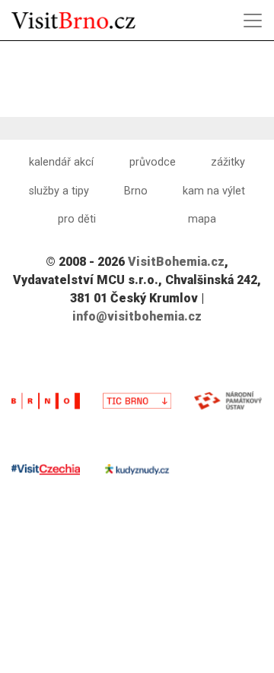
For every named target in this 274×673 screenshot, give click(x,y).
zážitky (228, 162)
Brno (136, 191)
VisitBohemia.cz (176, 261)
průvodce (152, 162)
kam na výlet (214, 191)
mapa (202, 219)
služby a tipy (59, 191)
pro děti (77, 219)
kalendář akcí (61, 162)
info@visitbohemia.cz (137, 316)
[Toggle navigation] (252, 20)
